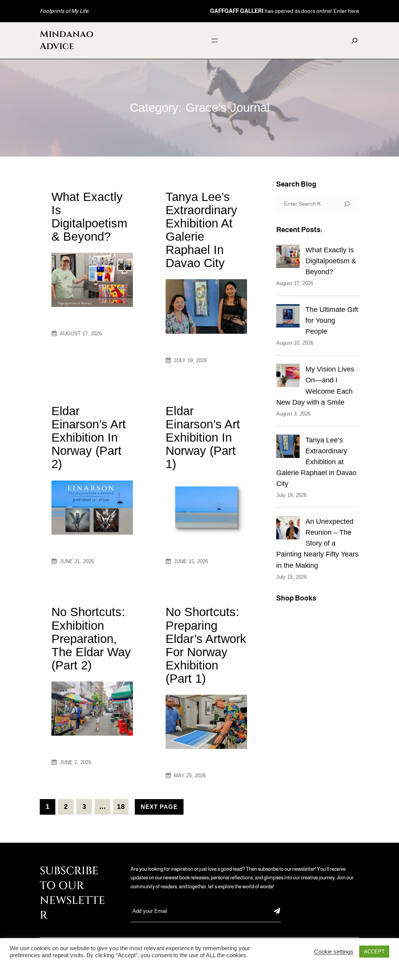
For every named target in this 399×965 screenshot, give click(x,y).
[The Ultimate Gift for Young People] (288, 317)
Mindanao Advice (67, 40)
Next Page (159, 806)
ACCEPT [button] (374, 951)
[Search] (346, 204)
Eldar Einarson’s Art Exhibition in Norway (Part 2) (88, 438)
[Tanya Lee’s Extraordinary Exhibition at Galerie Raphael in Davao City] (288, 448)
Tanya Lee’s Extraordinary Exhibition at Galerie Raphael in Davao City (201, 230)
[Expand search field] (354, 40)
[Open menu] (215, 40)
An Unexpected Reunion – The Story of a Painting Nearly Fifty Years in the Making (317, 543)
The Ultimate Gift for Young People (331, 320)
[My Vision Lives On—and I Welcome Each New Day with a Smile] (288, 377)
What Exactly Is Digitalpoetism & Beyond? (89, 216)
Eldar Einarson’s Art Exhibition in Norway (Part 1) (203, 438)
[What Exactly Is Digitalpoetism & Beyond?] (288, 258)
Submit (277, 911)
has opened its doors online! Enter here (284, 11)
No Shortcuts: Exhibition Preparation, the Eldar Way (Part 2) (91, 639)
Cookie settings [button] (333, 952)
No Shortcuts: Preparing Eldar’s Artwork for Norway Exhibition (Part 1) (206, 645)
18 (121, 806)
